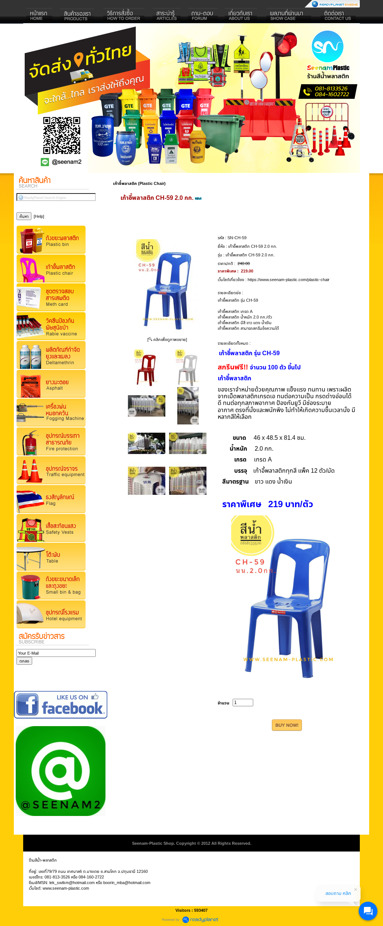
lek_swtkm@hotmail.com (72, 882)
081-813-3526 (57, 877)
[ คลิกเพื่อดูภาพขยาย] (167, 339)
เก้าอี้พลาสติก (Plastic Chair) (139, 183)
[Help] (39, 216)
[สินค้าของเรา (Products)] (77, 15)
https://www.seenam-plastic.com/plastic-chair (289, 279)
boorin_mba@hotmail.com (126, 882)
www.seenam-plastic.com (66, 888)
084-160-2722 (91, 877)
